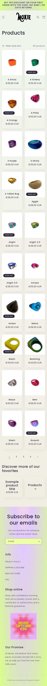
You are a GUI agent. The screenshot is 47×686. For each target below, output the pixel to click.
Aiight (12, 242)
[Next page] (37, 457)
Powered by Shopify (33, 680)
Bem (35, 399)
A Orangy (12, 120)
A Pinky (35, 113)
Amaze (35, 283)
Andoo (12, 323)
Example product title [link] (12, 485)
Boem (12, 440)
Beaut (12, 399)
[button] (3, 17)
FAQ (7, 579)
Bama (35, 323)
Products (35, 485)
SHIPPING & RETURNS (14, 567)
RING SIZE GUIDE (12, 573)
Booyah (35, 440)
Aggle (35, 201)
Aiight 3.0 (12, 283)
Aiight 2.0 (35, 242)
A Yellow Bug (12, 194)
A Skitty (35, 161)
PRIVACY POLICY (13, 561)
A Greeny (35, 79)
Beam (12, 359)
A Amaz (12, 79)
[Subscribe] (39, 541)
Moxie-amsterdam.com (19, 680)
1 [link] (9, 456)
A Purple (12, 161)
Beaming (35, 359)
